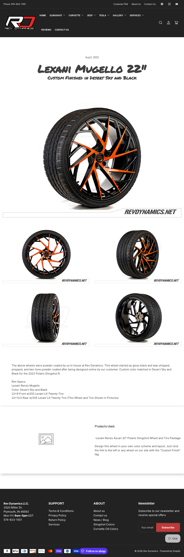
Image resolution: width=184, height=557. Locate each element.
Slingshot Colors (104, 524)
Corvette (74, 15)
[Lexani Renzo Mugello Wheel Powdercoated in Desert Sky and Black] (46, 254)
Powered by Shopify (170, 551)
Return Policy (57, 520)
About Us (136, 4)
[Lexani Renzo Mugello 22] (92, 158)
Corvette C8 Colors (105, 529)
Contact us (100, 515)
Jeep (90, 15)
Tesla (102, 15)
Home (43, 15)
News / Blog (101, 520)
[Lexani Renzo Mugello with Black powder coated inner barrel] (138, 317)
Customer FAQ (121, 4)
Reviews (46, 30)
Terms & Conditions (61, 511)
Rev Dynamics (150, 551)
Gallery (118, 15)
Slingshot (56, 15)
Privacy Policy (57, 515)
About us (99, 511)
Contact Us (150, 4)
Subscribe (168, 527)
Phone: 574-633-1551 (15, 4)
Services (135, 15)
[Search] (161, 23)
